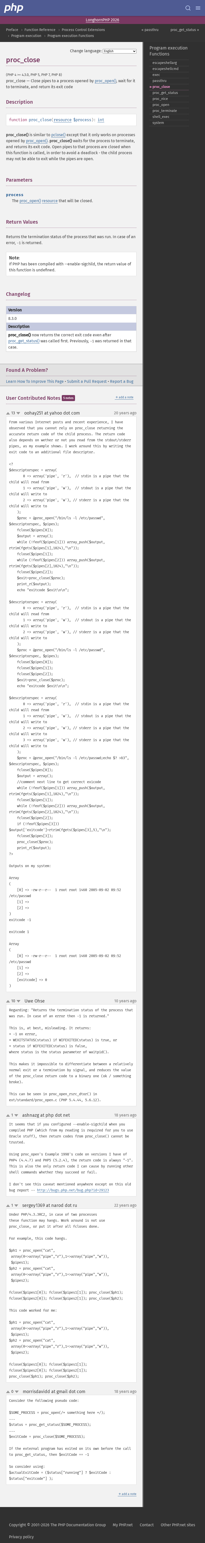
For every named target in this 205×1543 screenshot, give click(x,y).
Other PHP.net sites (178, 1525)
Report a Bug (121, 381)
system (158, 123)
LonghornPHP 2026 (102, 19)
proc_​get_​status (165, 93)
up (9, 414)
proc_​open (160, 105)
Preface (12, 30)
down (18, 413)
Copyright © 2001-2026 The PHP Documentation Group (57, 1525)
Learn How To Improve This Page (35, 381)
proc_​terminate (164, 111)
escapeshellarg (164, 63)
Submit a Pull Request (87, 381)
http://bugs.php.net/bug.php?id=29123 (73, 1190)
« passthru (150, 30)
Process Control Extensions (83, 30)
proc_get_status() (24, 341)
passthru (159, 81)
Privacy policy (21, 1537)
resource (63, 119)
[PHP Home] (14, 8)
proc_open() (105, 80)
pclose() (58, 134)
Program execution (26, 36)
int (101, 119)
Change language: (86, 50)
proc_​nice (160, 99)
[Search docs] (188, 8)
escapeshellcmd (165, 69)
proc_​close (161, 87)
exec (156, 75)
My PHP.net (123, 1525)
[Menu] (198, 8)
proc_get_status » (184, 30)
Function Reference (40, 30)
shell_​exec (161, 117)
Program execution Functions (71, 36)
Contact (147, 1525)
